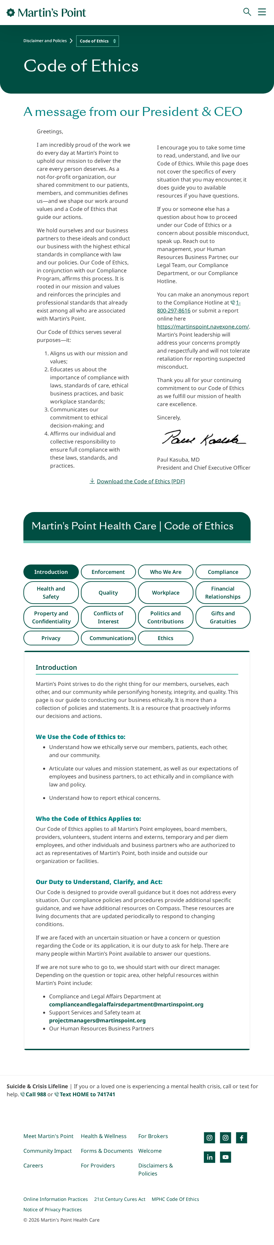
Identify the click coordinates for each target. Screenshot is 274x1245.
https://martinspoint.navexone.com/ (203, 326)
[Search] (247, 12)
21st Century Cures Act (119, 1199)
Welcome (150, 1150)
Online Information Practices (55, 1199)
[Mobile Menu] (262, 12)
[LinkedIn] (209, 1157)
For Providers (98, 1165)
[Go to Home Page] (46, 12)
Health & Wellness (104, 1136)
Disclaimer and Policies (45, 40)
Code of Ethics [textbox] (94, 41)
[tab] (51, 572)
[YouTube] (225, 1157)
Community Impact (47, 1150)
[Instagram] (225, 1137)
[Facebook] (241, 1137)
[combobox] (97, 41)
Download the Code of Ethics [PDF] (141, 481)
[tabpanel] (137, 850)
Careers (33, 1165)
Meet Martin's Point (48, 1136)
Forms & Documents (107, 1150)
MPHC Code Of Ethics (175, 1199)
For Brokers (153, 1136)
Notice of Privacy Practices (52, 1209)
